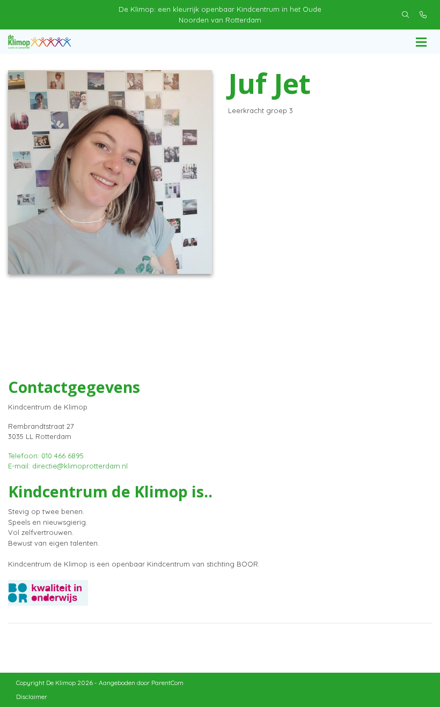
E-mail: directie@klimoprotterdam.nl (68, 466)
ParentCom (167, 683)
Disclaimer (31, 697)
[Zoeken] (405, 15)
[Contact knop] (423, 15)
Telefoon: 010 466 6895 (46, 455)
